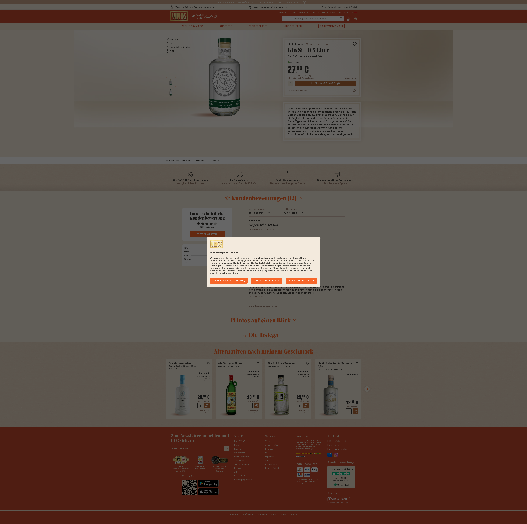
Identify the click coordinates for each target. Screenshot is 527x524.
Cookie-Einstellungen (227, 280)
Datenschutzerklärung (227, 273)
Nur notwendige (265, 280)
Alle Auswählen (300, 280)
